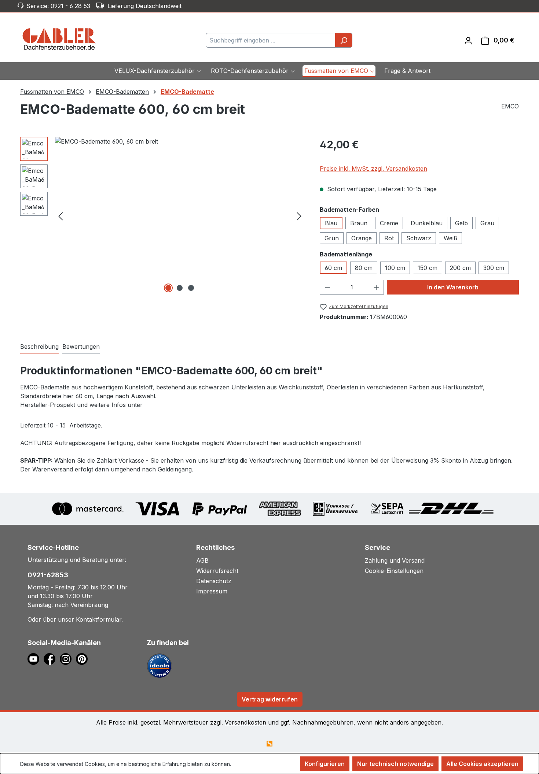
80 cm (364, 267)
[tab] (39, 346)
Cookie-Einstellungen (394, 570)
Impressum (211, 591)
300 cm (493, 267)
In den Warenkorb (452, 287)
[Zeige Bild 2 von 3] (180, 288)
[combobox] (271, 40)
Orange (361, 238)
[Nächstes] (299, 215)
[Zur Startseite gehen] (59, 38)
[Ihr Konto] (468, 40)
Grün (331, 238)
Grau (487, 223)
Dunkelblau (427, 223)
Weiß (450, 238)
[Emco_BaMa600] (180, 216)
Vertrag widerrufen (270, 699)
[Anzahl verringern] (327, 287)
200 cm (460, 267)
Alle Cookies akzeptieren (482, 763)
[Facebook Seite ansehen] (52, 658)
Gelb (461, 223)
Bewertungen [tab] (81, 346)
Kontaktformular (98, 619)
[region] (162, 216)
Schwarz (418, 238)
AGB (202, 560)
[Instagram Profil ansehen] (68, 658)
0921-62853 (47, 575)
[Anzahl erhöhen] (376, 287)
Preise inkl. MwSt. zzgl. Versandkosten (373, 168)
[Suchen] (343, 40)
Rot (389, 238)
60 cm (333, 267)
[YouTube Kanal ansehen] (35, 658)
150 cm (427, 267)
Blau (331, 223)
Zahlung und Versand (395, 560)
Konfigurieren (325, 763)
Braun (358, 223)
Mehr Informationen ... (258, 764)
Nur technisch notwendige (395, 763)
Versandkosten (245, 722)
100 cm (395, 267)
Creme (389, 223)
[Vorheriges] (60, 215)
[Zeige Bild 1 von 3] (168, 288)
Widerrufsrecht (217, 570)
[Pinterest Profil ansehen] (83, 658)
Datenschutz (213, 581)
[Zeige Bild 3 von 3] (191, 288)
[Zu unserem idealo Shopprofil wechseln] (159, 665)
